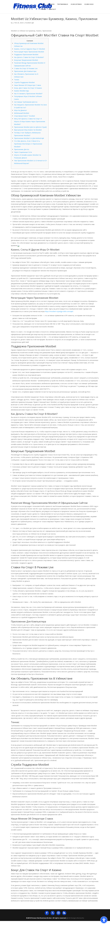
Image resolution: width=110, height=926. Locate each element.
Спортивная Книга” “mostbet (24, 116)
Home (43, 4)
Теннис (16, 80)
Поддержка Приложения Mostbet (26, 54)
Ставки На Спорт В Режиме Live (25, 68)
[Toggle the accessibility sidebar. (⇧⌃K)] (103, 919)
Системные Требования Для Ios (25, 102)
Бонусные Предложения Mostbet (26, 60)
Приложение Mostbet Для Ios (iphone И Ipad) (30, 127)
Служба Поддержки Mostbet (24, 82)
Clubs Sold (88, 4)
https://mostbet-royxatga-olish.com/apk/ (59, 311)
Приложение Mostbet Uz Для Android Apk (29, 138)
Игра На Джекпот (20, 110)
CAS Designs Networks (76, 918)
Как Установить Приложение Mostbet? (28, 94)
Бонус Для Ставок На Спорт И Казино (28, 88)
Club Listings (76, 4)
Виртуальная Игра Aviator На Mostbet (28, 130)
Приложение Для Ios (21, 149)
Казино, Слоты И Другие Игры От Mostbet (29, 49)
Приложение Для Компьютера (25, 71)
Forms (43, 9)
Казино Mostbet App (21, 91)
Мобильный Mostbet (21, 113)
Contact (52, 9)
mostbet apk (29, 23)
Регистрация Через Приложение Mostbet (29, 52)
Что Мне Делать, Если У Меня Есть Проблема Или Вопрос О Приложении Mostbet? (28, 144)
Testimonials (62, 4)
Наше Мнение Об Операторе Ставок (27, 85)
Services (51, 4)
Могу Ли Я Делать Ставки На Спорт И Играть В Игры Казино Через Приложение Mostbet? (29, 121)
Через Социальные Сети (23, 152)
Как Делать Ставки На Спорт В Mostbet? (29, 57)
